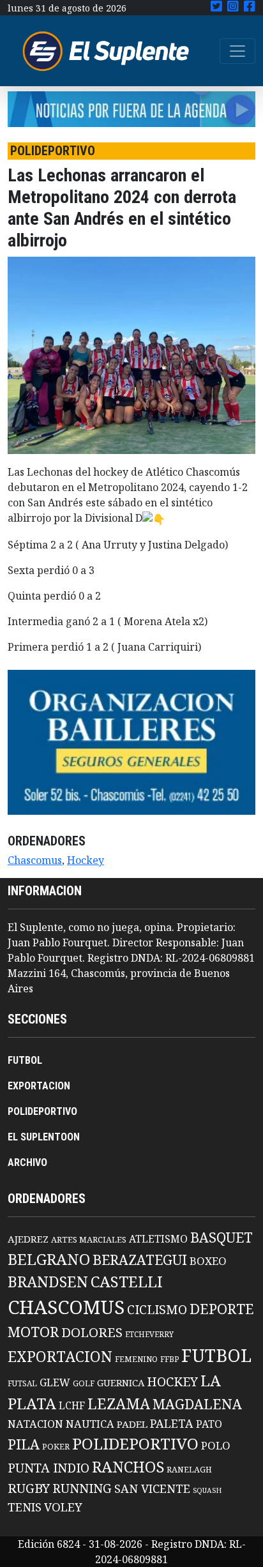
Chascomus (35, 860)
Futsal (22, 1383)
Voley (63, 1507)
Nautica (90, 1423)
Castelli (127, 1281)
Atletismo (158, 1239)
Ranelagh (189, 1469)
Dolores (92, 1332)
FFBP (169, 1359)
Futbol (216, 1355)
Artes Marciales (88, 1239)
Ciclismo (157, 1309)
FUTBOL (25, 1060)
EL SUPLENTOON (44, 1137)
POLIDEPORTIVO (42, 1111)
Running (82, 1488)
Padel (132, 1424)
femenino (136, 1359)
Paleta (171, 1423)
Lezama (118, 1403)
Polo (215, 1445)
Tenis (24, 1507)
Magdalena (197, 1404)
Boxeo (208, 1260)
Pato (209, 1424)
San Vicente (152, 1488)
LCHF (72, 1405)
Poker (56, 1446)
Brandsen (48, 1281)
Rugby (29, 1488)
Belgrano (49, 1259)
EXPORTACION (39, 1086)
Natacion (35, 1423)
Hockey (85, 860)
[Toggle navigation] (237, 51)
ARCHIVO (27, 1162)
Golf (83, 1383)
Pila (24, 1444)
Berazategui (140, 1259)
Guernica (120, 1382)
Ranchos (128, 1467)
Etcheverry (149, 1334)
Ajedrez (28, 1238)
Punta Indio (48, 1467)
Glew (55, 1382)
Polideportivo (135, 1443)
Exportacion (60, 1356)
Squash (207, 1490)
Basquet (221, 1237)
